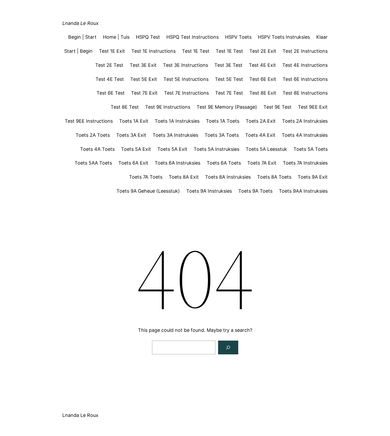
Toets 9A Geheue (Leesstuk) (148, 191)
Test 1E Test (195, 51)
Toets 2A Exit (261, 121)
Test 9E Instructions (167, 107)
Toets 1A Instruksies (177, 121)
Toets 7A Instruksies (305, 163)
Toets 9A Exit (313, 177)
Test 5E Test (229, 79)
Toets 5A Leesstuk (266, 149)
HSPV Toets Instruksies (284, 37)
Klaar (322, 37)
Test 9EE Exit (313, 107)
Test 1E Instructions (153, 51)
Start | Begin (78, 51)
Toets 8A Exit (184, 177)
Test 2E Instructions (305, 51)
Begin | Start (82, 37)
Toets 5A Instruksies (216, 149)
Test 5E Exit (143, 79)
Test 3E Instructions (185, 65)
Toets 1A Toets (222, 121)
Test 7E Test (229, 93)
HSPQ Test (148, 37)
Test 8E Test (125, 107)
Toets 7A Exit (261, 163)
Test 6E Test (111, 93)
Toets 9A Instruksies (209, 191)
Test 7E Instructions (186, 93)
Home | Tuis (116, 37)
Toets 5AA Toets (93, 163)
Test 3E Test (228, 65)
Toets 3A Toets (222, 135)
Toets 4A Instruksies (305, 135)
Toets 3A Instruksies (175, 135)
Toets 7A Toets (145, 177)
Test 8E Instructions (305, 93)
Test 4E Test (110, 79)
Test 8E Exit (262, 93)
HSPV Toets (238, 37)
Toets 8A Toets (274, 177)
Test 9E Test (277, 107)
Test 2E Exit (262, 51)
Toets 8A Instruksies (228, 177)
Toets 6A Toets (224, 163)
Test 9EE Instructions (89, 121)
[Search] (228, 347)
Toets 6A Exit (133, 163)
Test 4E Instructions (305, 65)
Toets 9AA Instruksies (303, 191)
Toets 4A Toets (97, 149)
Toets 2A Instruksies (305, 121)
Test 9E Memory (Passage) (227, 107)
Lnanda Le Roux (80, 23)
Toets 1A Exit (133, 121)
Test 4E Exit (262, 65)
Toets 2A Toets (93, 135)
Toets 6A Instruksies (177, 163)
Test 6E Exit (262, 79)
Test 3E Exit (143, 65)
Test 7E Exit (144, 93)
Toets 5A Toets (310, 149)
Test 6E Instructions (305, 79)
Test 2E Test (109, 65)
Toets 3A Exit (131, 135)
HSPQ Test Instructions (192, 37)
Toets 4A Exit (260, 135)
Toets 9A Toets (255, 191)
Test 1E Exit (112, 51)
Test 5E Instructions (186, 79)
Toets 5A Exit (136, 149)
